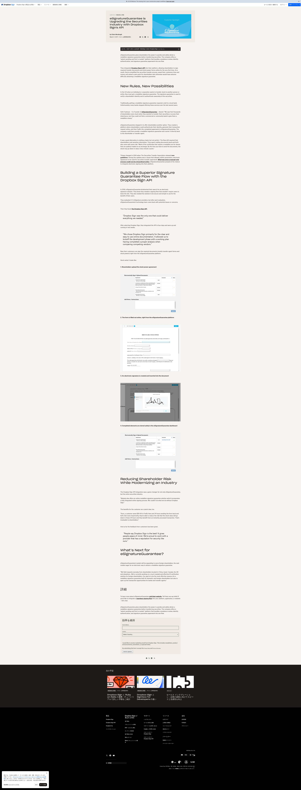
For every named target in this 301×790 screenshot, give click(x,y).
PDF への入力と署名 (130, 727)
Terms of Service (156, 648)
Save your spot (170, 1)
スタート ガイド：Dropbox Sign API (148, 738)
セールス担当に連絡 (149, 722)
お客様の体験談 (166, 722)
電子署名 (127, 721)
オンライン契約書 (129, 731)
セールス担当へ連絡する (271, 4)
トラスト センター (167, 732)
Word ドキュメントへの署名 (131, 741)
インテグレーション (111, 729)
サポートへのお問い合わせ (150, 725)
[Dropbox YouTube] (114, 755)
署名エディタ (128, 737)
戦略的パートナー (167, 740)
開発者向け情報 (57, 4)
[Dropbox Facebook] (110, 755)
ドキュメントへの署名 (130, 724)
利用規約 (184, 722)
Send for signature (127, 651)
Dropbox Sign (109, 719)
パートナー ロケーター (168, 743)
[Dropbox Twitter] (107, 755)
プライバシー (185, 725)
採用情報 (184, 719)
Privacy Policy (147, 648)
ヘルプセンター (148, 719)
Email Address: (125, 624)
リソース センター (167, 725)
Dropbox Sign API (110, 722)
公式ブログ (112, 15)
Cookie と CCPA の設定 (150, 729)
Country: (124, 631)
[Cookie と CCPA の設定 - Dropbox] (25, 779)
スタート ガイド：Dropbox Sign (148, 733)
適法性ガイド (166, 729)
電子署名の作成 (129, 734)
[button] (26, 5)
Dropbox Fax (109, 725)
